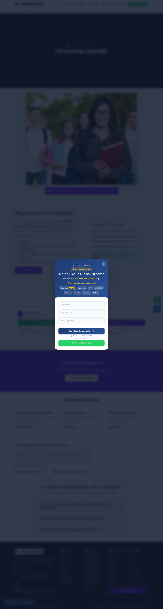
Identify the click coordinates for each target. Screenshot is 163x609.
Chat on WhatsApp (83, 343)
